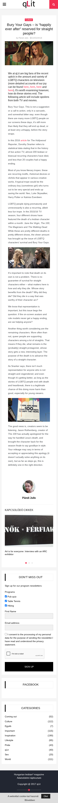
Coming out (11, 716)
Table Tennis (13, 601)
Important (10, 730)
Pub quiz (11, 596)
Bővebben (30, 800)
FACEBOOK (31, 684)
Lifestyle (9, 740)
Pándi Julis (23, 38)
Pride (7, 745)
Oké (46, 796)
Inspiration (10, 735)
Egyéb (8, 726)
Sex (7, 754)
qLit (7, 749)
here (26, 87)
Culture (29, 20)
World (8, 759)
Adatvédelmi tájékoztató (29, 778)
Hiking (10, 605)
